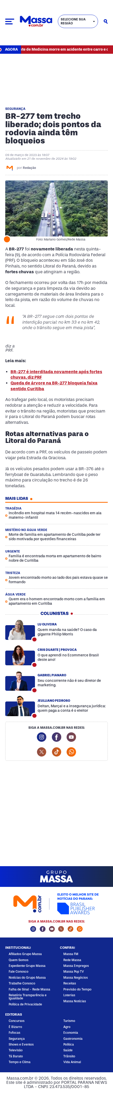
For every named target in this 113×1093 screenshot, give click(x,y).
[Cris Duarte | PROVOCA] (20, 655)
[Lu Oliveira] (20, 630)
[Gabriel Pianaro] (20, 681)
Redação (29, 168)
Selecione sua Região (73, 21)
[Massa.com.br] (36, 21)
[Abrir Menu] (9, 21)
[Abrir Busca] (106, 21)
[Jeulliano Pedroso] (20, 706)
